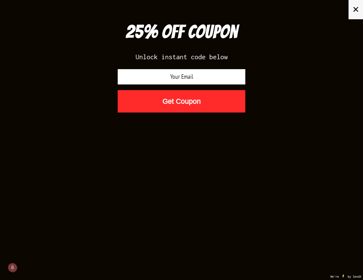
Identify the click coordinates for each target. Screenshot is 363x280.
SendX (357, 276)
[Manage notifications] (12, 267)
